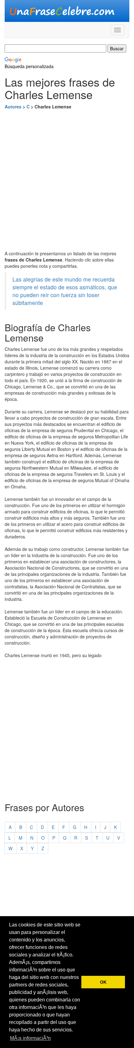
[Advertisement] (67, 180)
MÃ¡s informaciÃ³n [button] (30, 1038)
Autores (13, 106)
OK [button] (103, 982)
